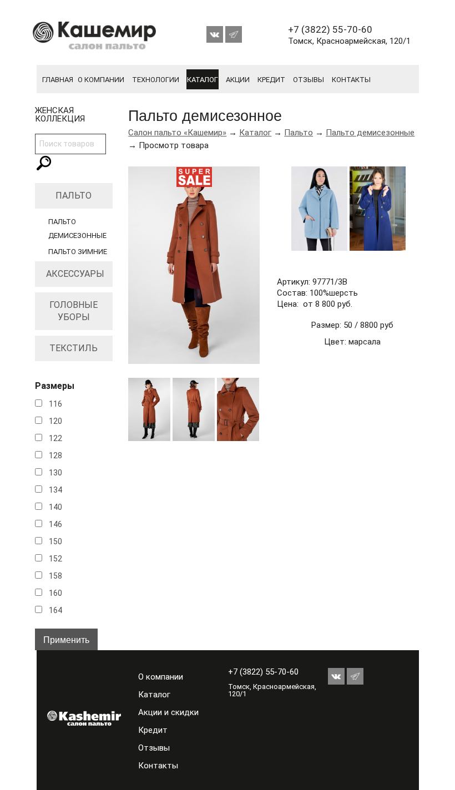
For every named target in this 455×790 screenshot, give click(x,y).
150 (55, 541)
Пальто (73, 195)
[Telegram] (233, 32)
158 (55, 575)
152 (55, 558)
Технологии (155, 79)
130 (55, 472)
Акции (238, 79)
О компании (101, 79)
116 (55, 403)
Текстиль (73, 348)
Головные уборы (73, 311)
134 (55, 489)
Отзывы (308, 79)
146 (55, 524)
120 (55, 421)
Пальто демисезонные (370, 133)
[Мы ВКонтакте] (215, 32)
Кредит (271, 79)
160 (55, 593)
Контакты (351, 79)
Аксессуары (75, 274)
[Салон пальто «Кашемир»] (75, 718)
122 (55, 438)
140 (55, 507)
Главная (57, 79)
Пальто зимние (77, 251)
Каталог (202, 79)
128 (55, 455)
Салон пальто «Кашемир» (177, 133)
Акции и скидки (168, 712)
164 (55, 610)
